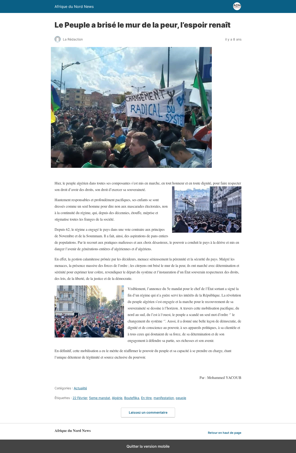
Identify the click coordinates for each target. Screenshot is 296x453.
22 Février (80, 398)
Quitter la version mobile (148, 446)
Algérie (117, 398)
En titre (146, 398)
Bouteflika (131, 398)
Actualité (80, 388)
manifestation (164, 398)
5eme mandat (99, 398)
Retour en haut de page (224, 432)
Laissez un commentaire (148, 412)
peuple (181, 398)
